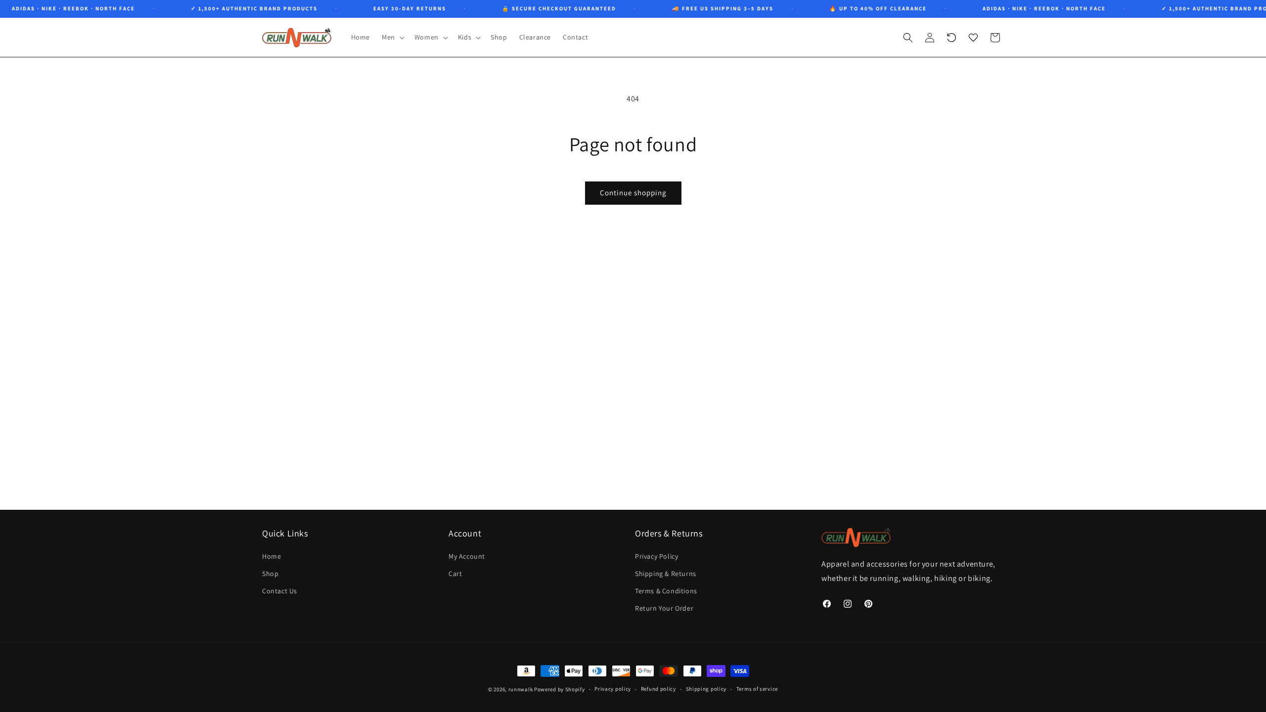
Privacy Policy (656, 556)
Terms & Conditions (666, 590)
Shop (270, 573)
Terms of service (757, 688)
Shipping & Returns (665, 573)
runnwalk (520, 689)
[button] (392, 37)
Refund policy (658, 688)
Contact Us (279, 590)
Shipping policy (706, 688)
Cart (455, 573)
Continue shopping (633, 192)
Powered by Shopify (559, 689)
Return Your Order (664, 608)
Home (271, 556)
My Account (467, 556)
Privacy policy (612, 688)
